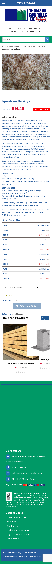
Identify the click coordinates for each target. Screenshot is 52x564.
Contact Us (12, 526)
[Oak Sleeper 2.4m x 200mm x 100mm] (21, 342)
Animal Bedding (39, 46)
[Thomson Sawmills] (26, 16)
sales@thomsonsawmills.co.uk (27, 473)
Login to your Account (18, 534)
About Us (11, 521)
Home (4, 46)
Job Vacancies (14, 538)
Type (4, 287)
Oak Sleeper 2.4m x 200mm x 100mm (21, 364)
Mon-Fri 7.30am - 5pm (23, 479)
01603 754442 (19, 467)
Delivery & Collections (18, 530)
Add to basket (29, 306)
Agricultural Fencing (22, 46)
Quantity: (7, 300)
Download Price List (16, 517)
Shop (11, 46)
